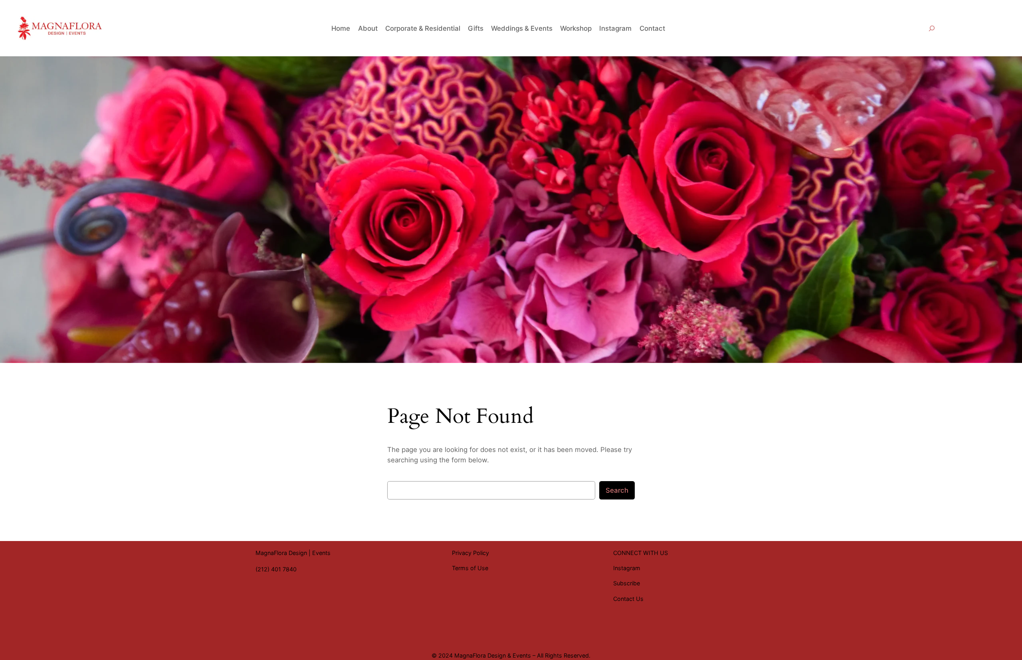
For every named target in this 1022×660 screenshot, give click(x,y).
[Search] (932, 28)
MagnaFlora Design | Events (293, 552)
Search (617, 490)
